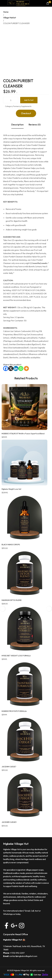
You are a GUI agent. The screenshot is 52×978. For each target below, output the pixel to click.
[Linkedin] (15, 368)
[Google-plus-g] (14, 925)
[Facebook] (5, 368)
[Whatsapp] (20, 368)
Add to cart (28, 100)
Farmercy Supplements (22, 106)
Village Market (9, 17)
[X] (10, 368)
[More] (26, 368)
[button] (26, 113)
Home (5, 12)
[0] (48, 3)
